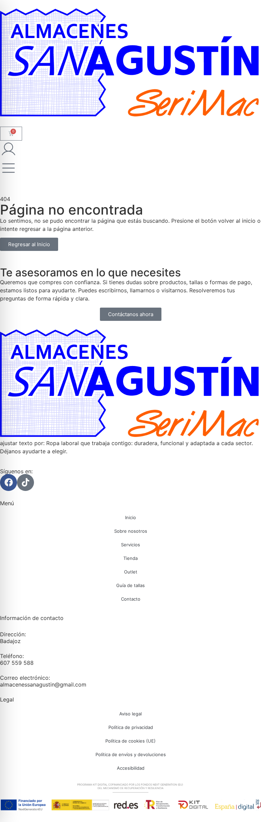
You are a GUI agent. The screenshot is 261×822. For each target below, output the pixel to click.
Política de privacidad (130, 727)
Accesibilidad (130, 768)
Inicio (130, 517)
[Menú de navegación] (8, 168)
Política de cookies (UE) (130, 741)
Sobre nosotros (130, 531)
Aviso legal (130, 713)
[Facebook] (8, 482)
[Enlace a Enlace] (130, 63)
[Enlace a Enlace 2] (130, 384)
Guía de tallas (130, 585)
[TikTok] (25, 482)
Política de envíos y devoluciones (130, 754)
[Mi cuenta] (8, 149)
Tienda (130, 558)
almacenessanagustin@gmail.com (43, 684)
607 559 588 (17, 662)
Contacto (130, 599)
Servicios (130, 544)
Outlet (130, 571)
